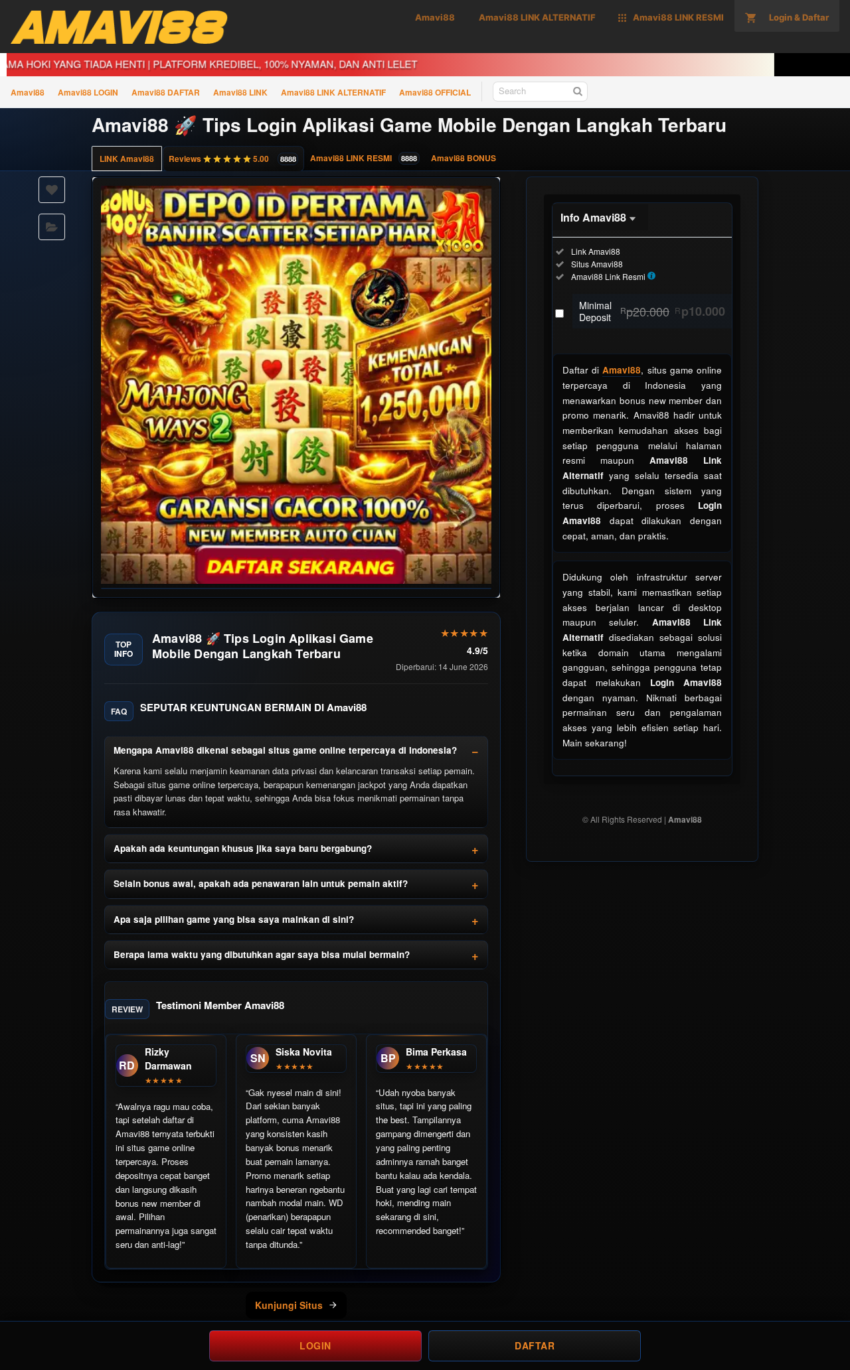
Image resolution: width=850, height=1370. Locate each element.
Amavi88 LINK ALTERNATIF (333, 92)
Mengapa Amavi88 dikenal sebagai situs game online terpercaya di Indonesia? (285, 750)
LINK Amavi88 (127, 159)
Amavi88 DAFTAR (165, 92)
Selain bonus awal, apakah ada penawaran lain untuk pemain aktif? (261, 883)
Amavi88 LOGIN (88, 92)
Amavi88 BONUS (463, 158)
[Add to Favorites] (52, 189)
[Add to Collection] (52, 227)
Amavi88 (27, 92)
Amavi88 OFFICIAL (435, 92)
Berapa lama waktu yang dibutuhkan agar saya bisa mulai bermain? (262, 954)
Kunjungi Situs (289, 1305)
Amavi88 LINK (240, 92)
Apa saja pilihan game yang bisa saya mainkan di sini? (234, 919)
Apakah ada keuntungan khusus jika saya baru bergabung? (243, 848)
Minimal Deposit (652, 311)
